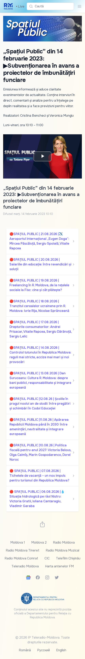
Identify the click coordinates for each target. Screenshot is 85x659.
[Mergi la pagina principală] (8, 6)
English (61, 650)
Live (20, 6)
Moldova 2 (39, 542)
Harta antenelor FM (59, 566)
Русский (43, 650)
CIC (47, 558)
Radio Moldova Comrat (21, 558)
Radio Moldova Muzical (62, 550)
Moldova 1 (17, 542)
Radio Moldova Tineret (22, 550)
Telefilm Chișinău (68, 558)
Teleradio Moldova (25, 566)
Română (25, 650)
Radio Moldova (64, 542)
